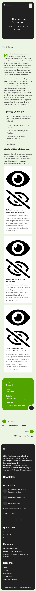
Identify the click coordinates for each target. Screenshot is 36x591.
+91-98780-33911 (14, 503)
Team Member (7, 535)
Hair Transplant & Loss (10, 548)
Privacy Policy (7, 576)
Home (10, 27)
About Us (6, 532)
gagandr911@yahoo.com (16, 497)
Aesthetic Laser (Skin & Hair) (12, 551)
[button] (18, 190)
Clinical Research (12, 398)
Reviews (5, 570)
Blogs (5, 567)
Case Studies (7, 573)
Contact (6, 538)
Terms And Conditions (10, 579)
